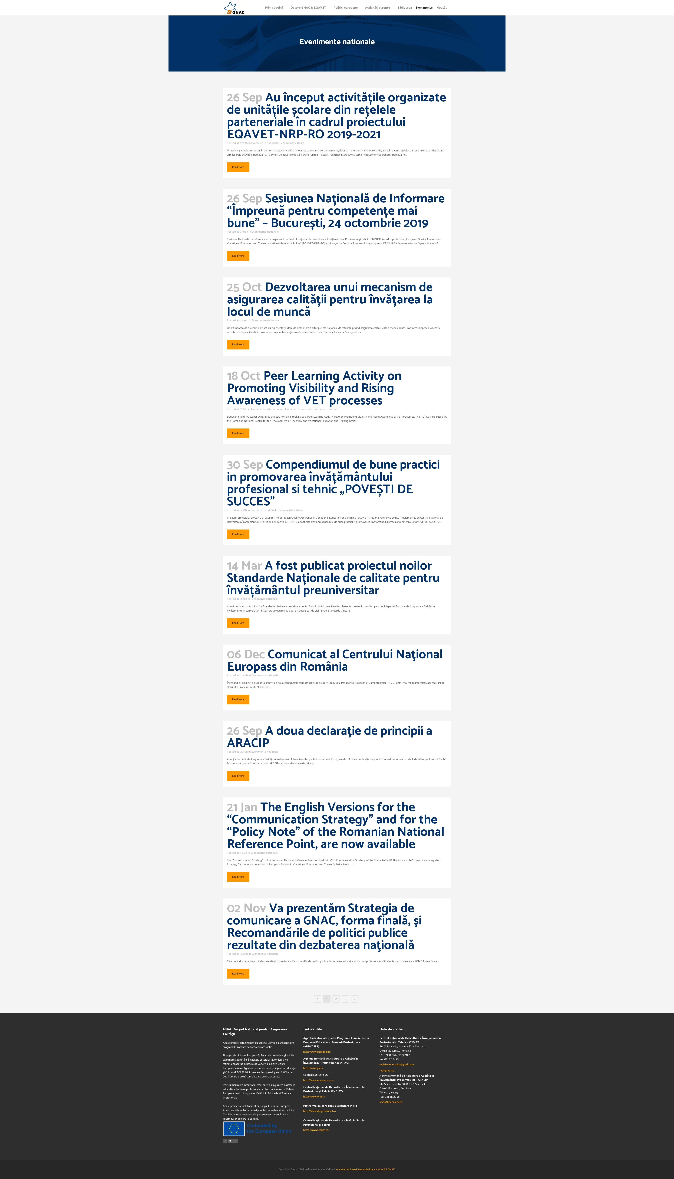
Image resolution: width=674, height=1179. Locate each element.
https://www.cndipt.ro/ (316, 1130)
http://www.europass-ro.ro (318, 1080)
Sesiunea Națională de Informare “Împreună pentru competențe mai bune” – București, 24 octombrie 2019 (336, 211)
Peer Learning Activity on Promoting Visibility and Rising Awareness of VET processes (314, 388)
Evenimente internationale (267, 409)
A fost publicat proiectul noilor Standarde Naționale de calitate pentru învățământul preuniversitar (333, 578)
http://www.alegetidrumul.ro (319, 1111)
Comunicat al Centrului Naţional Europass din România (335, 661)
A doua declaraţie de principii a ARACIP (329, 737)
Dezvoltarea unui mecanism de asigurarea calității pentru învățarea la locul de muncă (330, 299)
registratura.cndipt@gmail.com (396, 1064)
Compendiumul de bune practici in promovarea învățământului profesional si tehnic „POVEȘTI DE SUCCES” (333, 483)
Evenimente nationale (264, 143)
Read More (238, 167)
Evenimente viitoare (292, 143)
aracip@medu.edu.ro (390, 1102)
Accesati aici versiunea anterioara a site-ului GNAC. (365, 1169)
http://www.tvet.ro (314, 1096)
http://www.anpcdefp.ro (317, 1052)
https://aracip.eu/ (313, 1068)
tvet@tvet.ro (386, 1070)
